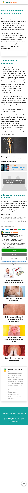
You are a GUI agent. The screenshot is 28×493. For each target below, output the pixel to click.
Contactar (6, 418)
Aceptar (14, 250)
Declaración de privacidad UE (19, 261)
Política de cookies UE (6, 261)
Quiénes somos (14, 418)
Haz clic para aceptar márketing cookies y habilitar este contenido (14, 181)
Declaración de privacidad (13, 420)
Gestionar (14, 258)
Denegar (14, 254)
